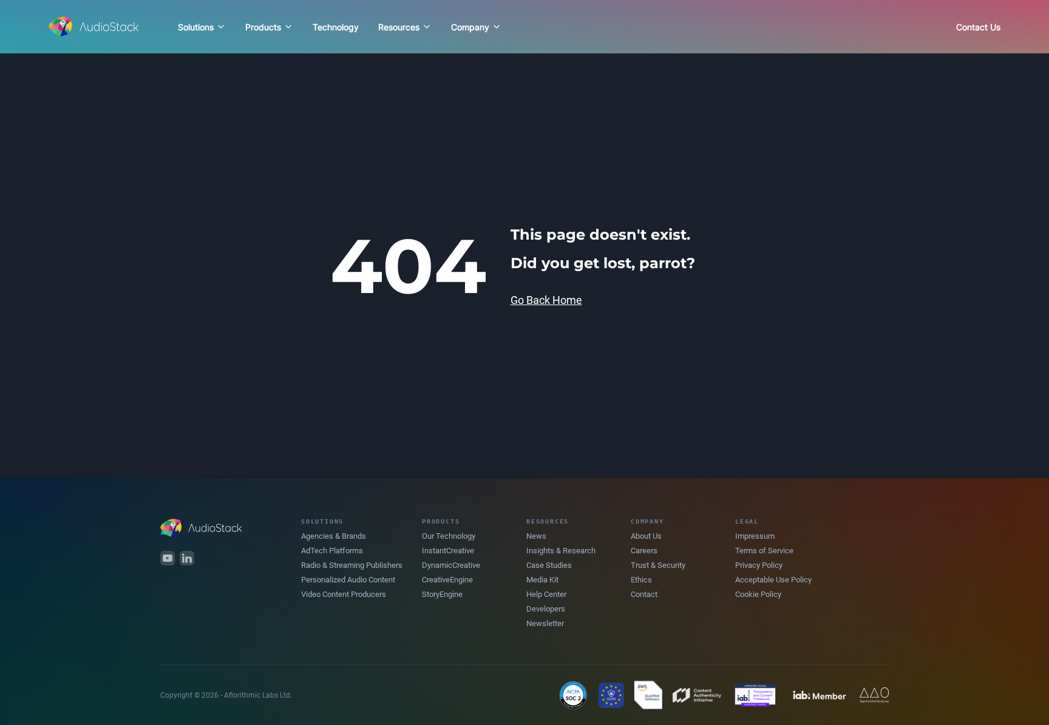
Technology (336, 27)
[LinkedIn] (187, 558)
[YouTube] (167, 558)
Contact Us (978, 27)
